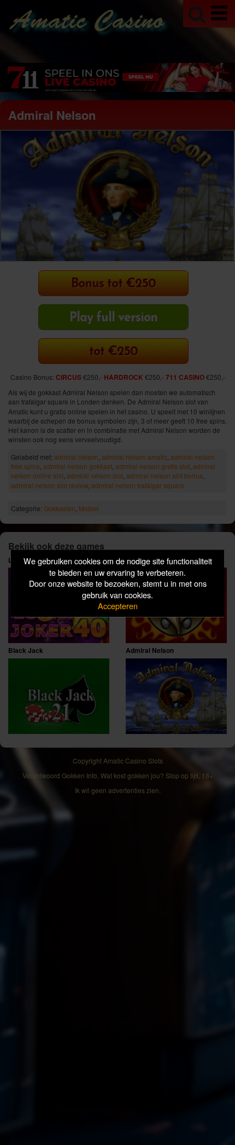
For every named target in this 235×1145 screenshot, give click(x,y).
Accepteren (118, 605)
